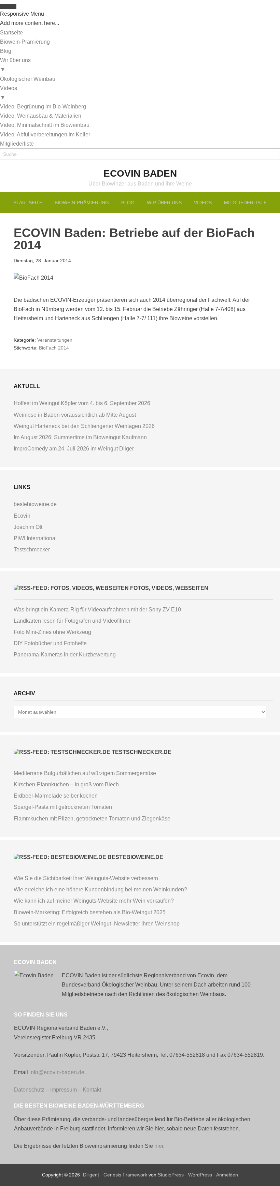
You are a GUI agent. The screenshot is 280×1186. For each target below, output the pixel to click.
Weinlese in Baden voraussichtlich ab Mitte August (75, 415)
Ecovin (22, 516)
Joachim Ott (28, 527)
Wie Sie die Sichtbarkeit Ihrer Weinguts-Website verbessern (86, 878)
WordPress (200, 1174)
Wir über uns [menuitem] (15, 64)
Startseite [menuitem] (11, 32)
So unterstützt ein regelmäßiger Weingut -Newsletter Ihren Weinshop (97, 923)
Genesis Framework (125, 1174)
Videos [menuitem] (8, 92)
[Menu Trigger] (8, 6)
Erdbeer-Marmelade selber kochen (56, 796)
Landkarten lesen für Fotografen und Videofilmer (72, 621)
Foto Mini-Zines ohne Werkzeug (52, 632)
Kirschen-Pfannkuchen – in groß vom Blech (66, 784)
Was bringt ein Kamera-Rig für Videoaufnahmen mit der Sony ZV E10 (97, 609)
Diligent (91, 1174)
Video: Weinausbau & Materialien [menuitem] (40, 116)
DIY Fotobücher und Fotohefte (50, 643)
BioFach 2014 (54, 348)
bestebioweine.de (35, 504)
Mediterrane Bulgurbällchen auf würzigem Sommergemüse (85, 773)
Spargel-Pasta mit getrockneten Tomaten (63, 807)
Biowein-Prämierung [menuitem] (25, 42)
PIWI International (35, 538)
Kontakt (92, 1090)
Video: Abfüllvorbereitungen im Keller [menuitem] (45, 134)
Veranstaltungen (54, 340)
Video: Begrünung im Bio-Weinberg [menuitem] (43, 106)
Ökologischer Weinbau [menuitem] (27, 79)
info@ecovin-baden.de (56, 1072)
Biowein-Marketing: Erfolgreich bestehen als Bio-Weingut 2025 (90, 912)
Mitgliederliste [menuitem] (17, 144)
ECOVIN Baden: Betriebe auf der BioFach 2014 (134, 239)
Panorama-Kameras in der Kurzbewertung (65, 654)
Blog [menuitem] (5, 51)
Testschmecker (32, 549)
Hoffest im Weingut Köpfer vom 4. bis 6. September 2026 (82, 403)
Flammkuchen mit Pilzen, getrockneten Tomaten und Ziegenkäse (92, 818)
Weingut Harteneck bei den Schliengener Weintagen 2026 (84, 426)
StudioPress (171, 1174)
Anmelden (227, 1174)
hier (158, 1146)
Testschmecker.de (141, 752)
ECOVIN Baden (140, 173)
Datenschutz (29, 1090)
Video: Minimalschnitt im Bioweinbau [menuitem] (44, 125)
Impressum (63, 1090)
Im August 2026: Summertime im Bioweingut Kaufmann (80, 437)
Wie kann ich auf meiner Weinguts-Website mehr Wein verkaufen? (94, 901)
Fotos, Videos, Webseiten (169, 588)
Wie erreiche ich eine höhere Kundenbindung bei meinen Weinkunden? (100, 889)
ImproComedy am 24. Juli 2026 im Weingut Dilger (74, 448)
